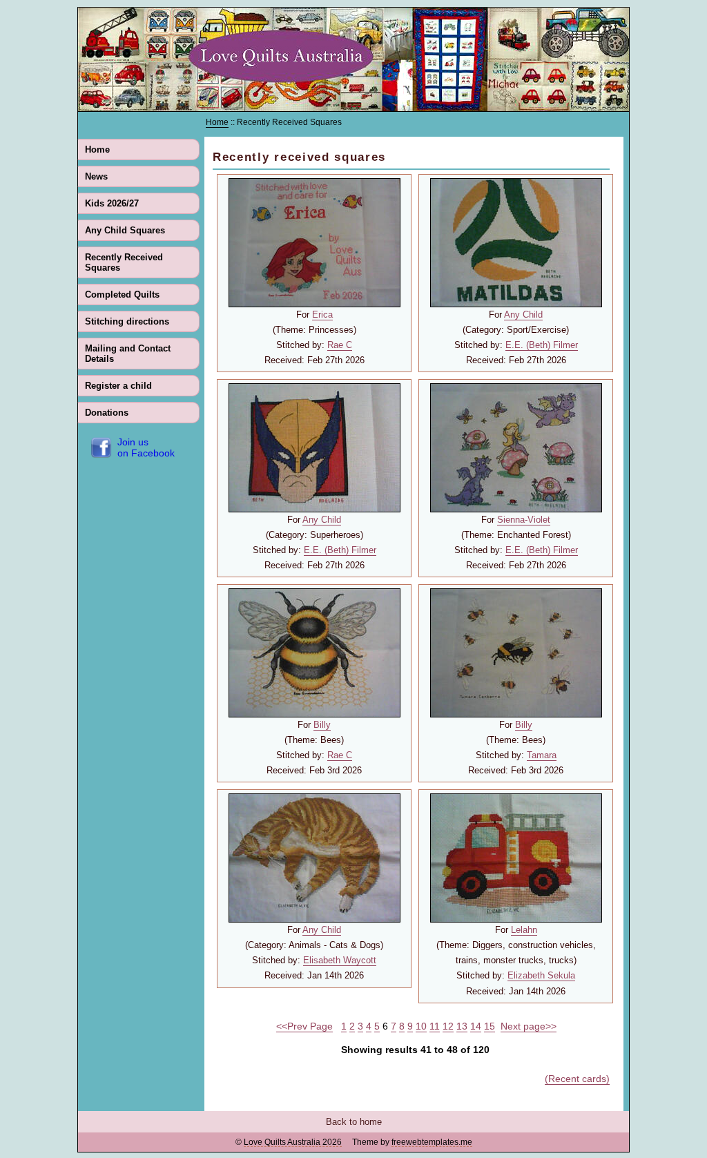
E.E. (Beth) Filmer (541, 345)
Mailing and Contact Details (128, 353)
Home (97, 149)
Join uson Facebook (146, 447)
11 (434, 1026)
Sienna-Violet (523, 519)
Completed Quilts (122, 294)
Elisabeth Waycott (339, 960)
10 (421, 1026)
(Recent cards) (577, 1078)
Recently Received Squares (124, 262)
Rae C (339, 345)
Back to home (354, 1122)
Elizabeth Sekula (541, 975)
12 (448, 1026)
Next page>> (528, 1026)
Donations (106, 412)
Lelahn (524, 930)
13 (461, 1026)
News (96, 176)
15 (489, 1026)
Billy (322, 725)
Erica (322, 314)
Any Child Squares (125, 230)
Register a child (118, 385)
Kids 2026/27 (112, 203)
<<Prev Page (304, 1026)
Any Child (523, 314)
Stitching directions (127, 321)
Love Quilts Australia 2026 (293, 1142)
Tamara (541, 755)
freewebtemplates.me (431, 1142)
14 (475, 1026)
